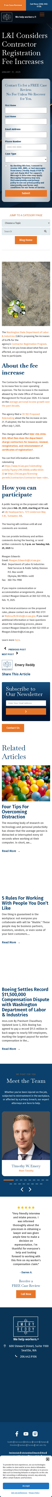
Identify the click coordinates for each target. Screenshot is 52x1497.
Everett (36, 1442)
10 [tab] (11, 1184)
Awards (37, 1453)
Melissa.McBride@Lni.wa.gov (20, 616)
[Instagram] (35, 1435)
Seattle (10, 1442)
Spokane (22, 1445)
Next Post (8, 654)
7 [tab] (38, 1180)
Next (29, 1189)
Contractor (18, 344)
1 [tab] (8, 1180)
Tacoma (31, 1445)
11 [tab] (15, 1184)
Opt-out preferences (19, 1493)
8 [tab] (42, 1180)
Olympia (44, 1442)
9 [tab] (47, 1180)
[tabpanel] (26, 1143)
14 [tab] (28, 1184)
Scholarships (26, 1453)
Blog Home (25, 240)
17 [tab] (41, 1184)
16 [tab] (37, 1184)
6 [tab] (34, 1180)
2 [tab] (16, 1180)
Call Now (26, 1294)
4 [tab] (25, 1180)
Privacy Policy (34, 1493)
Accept (26, 1486)
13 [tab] (24, 1184)
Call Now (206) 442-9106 (39, 5)
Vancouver (19, 1442)
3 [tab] (21, 1180)
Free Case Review (12, 5)
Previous (22, 1189)
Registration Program (35, 344)
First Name (10, 105)
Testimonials (14, 1453)
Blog (43, 1453)
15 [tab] (32, 1184)
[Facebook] (16, 1435)
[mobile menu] (42, 15)
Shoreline (13, 1445)
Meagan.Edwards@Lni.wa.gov (24, 560)
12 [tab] (19, 1184)
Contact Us (12, 727)
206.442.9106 (28, 1356)
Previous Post (17, 649)
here (17, 640)
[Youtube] (25, 1435)
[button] (47, 1459)
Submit (26, 193)
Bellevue (28, 1442)
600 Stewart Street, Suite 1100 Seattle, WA (29, 1348)
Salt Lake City (41, 1445)
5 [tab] (29, 1180)
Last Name (10, 116)
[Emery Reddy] (6, 16)
